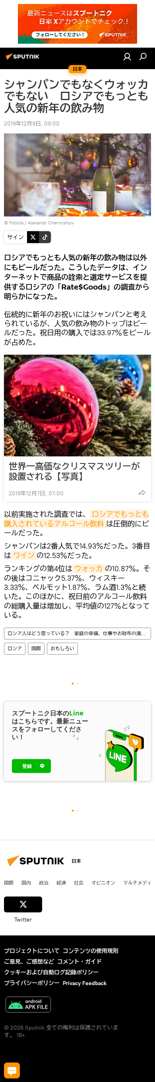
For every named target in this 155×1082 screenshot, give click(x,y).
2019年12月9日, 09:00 (32, 123)
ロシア (15, 648)
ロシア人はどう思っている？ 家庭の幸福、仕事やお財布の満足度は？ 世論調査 (79, 633)
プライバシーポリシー (32, 983)
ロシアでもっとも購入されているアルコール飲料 (76, 519)
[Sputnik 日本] (24, 59)
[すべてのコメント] (12, 1070)
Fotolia (16, 223)
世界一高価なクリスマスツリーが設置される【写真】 (74, 471)
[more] (142, 492)
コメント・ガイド (79, 961)
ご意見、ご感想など (29, 961)
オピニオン (103, 882)
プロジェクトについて (32, 950)
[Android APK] (28, 1005)
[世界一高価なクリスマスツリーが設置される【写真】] (77, 405)
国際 (36, 648)
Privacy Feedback (85, 983)
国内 (26, 882)
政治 (43, 882)
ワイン (24, 555)
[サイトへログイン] (127, 56)
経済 (61, 882)
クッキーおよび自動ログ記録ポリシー (51, 972)
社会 (78, 882)
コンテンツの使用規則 (90, 950)
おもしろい (62, 648)
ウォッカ (88, 568)
